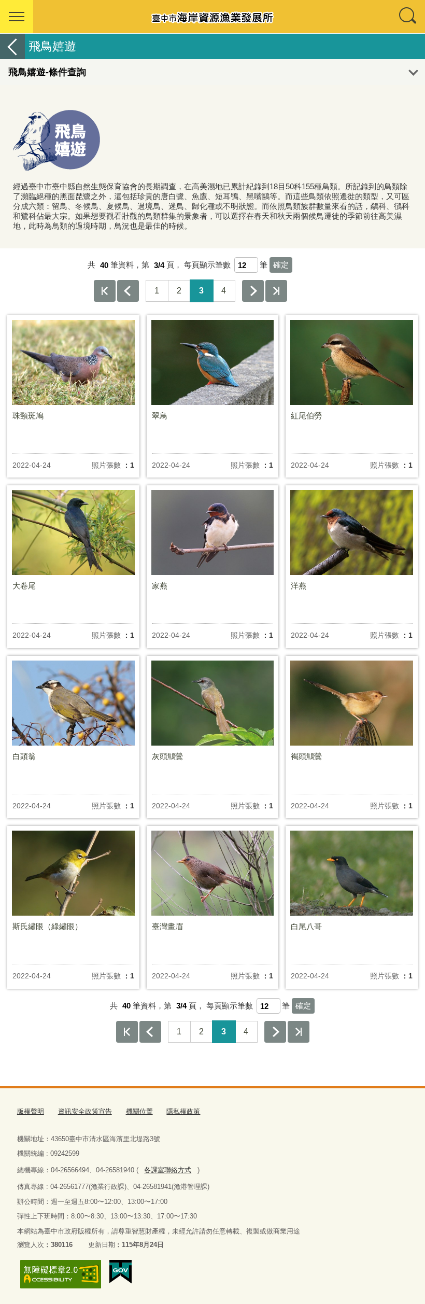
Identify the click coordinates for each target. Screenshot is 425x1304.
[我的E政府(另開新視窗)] (120, 1272)
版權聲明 (30, 1111)
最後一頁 (276, 291)
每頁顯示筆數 (207, 265)
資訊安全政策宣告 (85, 1111)
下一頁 (253, 291)
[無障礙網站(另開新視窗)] (60, 1274)
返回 (12, 46)
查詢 (408, 16)
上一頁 (128, 291)
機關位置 (139, 1111)
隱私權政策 (183, 1111)
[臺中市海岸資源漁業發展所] (212, 16)
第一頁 (105, 291)
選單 (16, 16)
